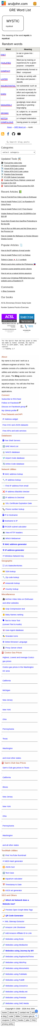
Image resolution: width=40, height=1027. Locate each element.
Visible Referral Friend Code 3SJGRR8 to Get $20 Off (18, 215)
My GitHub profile (9, 410)
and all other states (11, 845)
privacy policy (8, 1024)
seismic (5, 113)
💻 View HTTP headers (13, 533)
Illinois (5, 787)
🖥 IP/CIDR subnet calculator (14, 527)
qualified (6, 63)
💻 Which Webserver (12, 538)
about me (13, 1012)
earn (3, 94)
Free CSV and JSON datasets (15, 425)
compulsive (7, 122)
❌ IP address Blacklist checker (16, 492)
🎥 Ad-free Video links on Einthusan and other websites (18, 601)
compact (5, 71)
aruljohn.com (18, 4)
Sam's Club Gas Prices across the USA (19, 186)
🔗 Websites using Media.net (15, 992)
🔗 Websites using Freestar (14, 997)
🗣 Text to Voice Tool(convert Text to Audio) (12, 622)
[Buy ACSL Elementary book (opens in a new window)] (10, 323)
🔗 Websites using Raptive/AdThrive (18, 957)
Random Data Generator (13, 174)
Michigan (6, 690)
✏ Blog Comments (8, 291)
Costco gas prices (30, 1016)
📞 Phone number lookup (13, 509)
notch (4, 118)
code (11, 1016)
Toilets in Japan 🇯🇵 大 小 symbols (13, 260)
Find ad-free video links (13, 163)
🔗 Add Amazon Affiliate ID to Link (17, 933)
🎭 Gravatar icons (10, 636)
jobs (27, 1020)
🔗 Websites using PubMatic (15, 974)
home (4, 1012)
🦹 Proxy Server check (12, 648)
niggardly (6, 105)
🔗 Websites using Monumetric (16, 968)
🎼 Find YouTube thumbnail (14, 855)
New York (7, 710)
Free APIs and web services (14, 431)
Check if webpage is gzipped (15, 166)
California (7, 681)
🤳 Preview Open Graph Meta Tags (18, 910)
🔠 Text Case (8, 873)
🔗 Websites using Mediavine (15, 945)
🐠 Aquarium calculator (12, 879)
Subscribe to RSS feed (11, 399)
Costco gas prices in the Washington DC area (18, 669)
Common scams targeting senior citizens (16, 269)
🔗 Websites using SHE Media (16, 1003)
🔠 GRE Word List (10, 446)
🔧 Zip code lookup (11, 577)
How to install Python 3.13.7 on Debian (16, 255)
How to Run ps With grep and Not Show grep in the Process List (19, 230)
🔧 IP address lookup (12, 480)
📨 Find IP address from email (15, 486)
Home (9, 127)
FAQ (34, 1020)
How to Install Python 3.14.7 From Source (16, 209)
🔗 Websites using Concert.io (15, 986)
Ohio (5, 719)
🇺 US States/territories (12, 566)
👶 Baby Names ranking (13, 615)
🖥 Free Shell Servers (11, 440)
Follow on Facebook (10, 403)
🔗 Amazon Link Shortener (14, 927)
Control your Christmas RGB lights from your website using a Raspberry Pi (18, 279)
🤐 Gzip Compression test (14, 609)
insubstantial (8, 86)
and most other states (12, 758)
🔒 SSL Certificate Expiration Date (17, 503)
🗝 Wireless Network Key (13, 556)
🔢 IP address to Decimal (13, 497)
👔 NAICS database (11, 452)
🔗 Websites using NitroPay (14, 962)
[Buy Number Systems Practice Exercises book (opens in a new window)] (27, 323)
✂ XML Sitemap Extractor (13, 921)
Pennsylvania (8, 729)
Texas (5, 739)
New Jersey (8, 700)
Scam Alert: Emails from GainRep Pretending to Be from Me (19, 222)
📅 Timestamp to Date (12, 885)
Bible (18, 1016)
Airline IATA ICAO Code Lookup (16, 171)
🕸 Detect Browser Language (15, 642)
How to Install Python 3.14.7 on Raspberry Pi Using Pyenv (18, 203)
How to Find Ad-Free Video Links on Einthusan (19, 197)
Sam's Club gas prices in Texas (16, 768)
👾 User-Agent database (13, 630)
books (20, 1020)
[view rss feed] (2, 134)
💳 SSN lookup (9, 571)
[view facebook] (8, 134)
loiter (4, 79)
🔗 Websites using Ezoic (13, 939)
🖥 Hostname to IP (10, 521)
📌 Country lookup (10, 589)
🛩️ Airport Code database (14, 458)
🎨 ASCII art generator (12, 890)
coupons (5, 1020)
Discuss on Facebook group (13, 407)
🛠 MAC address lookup (13, 474)
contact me (24, 1012)
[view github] (13, 134)
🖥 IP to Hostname (10, 515)
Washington (8, 748)
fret (3, 55)
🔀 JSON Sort (9, 867)
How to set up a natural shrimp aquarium (16, 273)
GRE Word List (20, 127)
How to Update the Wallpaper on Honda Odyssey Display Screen (19, 237)
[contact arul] (19, 134)
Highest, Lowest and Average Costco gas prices (18, 659)
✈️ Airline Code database (13, 464)
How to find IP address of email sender (15, 250)
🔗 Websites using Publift (13, 980)
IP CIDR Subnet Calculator (14, 177)
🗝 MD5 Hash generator (13, 861)
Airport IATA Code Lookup (14, 169)
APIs (14, 1020)
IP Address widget (10, 419)
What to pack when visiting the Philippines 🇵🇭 (18, 264)
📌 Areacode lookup (11, 583)
